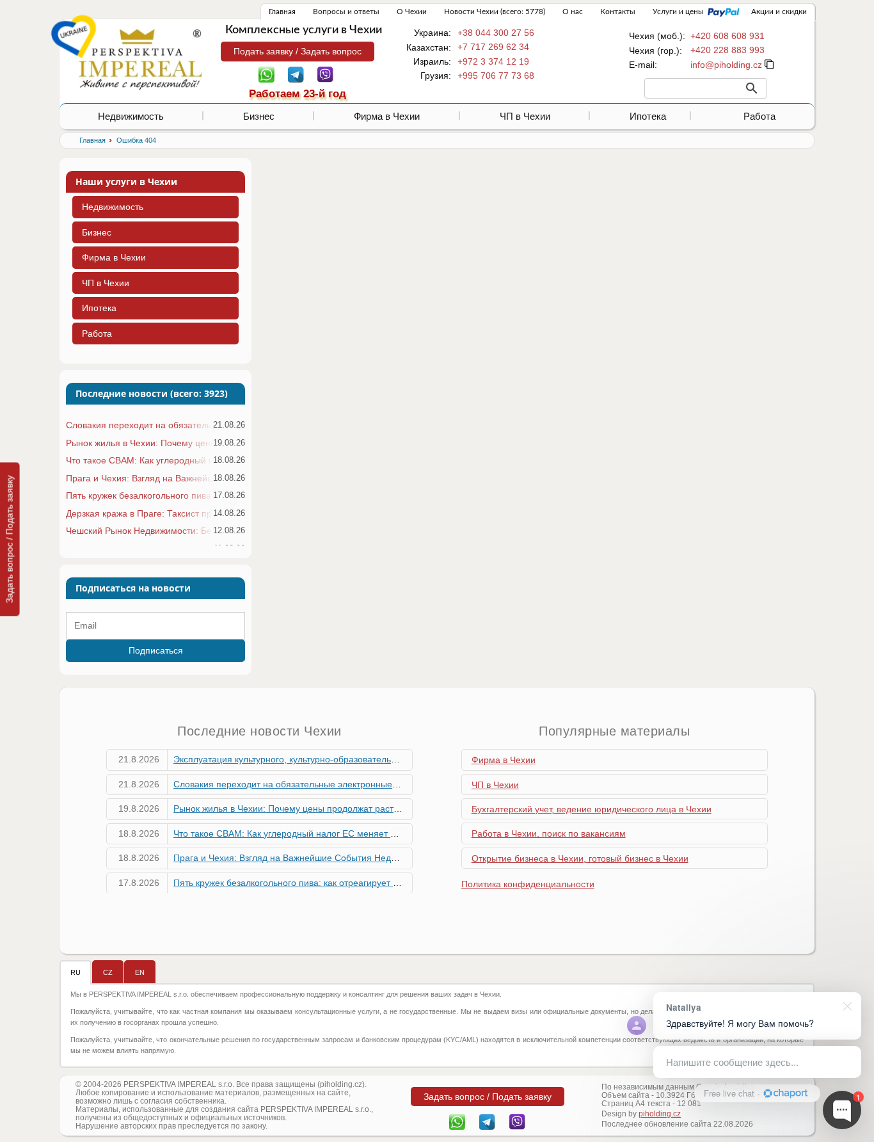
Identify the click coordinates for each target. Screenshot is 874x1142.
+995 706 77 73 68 (495, 75)
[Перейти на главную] (140, 58)
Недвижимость (131, 116)
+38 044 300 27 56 (495, 33)
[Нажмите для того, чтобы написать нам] (726, 65)
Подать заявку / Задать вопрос (298, 51)
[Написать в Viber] (325, 73)
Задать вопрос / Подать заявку (9, 539)
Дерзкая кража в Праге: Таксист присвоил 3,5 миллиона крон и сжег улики (139, 513)
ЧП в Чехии (525, 116)
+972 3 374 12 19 (493, 61)
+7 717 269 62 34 (493, 47)
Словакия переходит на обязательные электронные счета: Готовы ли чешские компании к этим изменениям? (139, 425)
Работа (759, 116)
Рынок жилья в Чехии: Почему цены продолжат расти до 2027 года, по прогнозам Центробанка (139, 443)
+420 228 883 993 (727, 50)
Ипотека (648, 116)
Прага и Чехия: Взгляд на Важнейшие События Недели (139, 478)
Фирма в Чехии (387, 116)
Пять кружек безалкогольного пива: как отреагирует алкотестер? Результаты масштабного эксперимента (139, 495)
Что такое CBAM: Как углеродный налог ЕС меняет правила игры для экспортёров (139, 460)
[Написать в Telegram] (296, 73)
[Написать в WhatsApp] (266, 73)
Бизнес (258, 116)
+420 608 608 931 (727, 36)
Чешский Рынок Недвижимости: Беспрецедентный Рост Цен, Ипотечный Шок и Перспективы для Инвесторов (139, 531)
